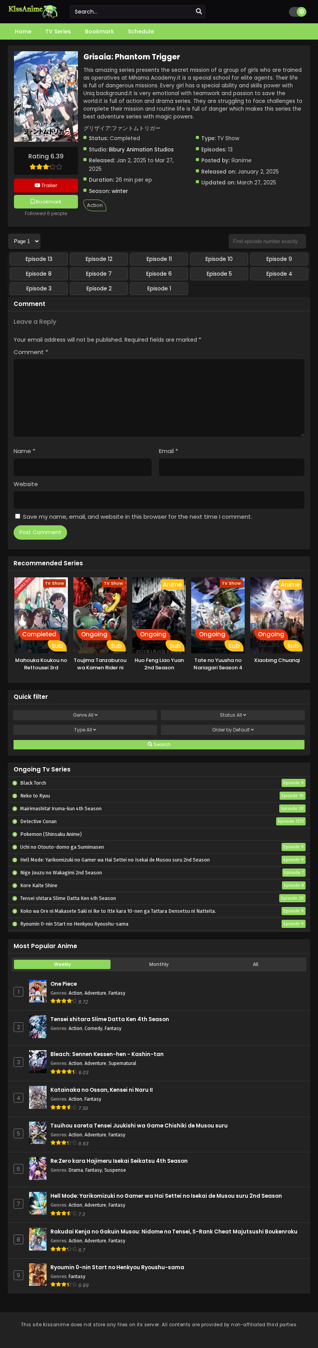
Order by (231, 729)
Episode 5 (219, 274)
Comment (31, 352)
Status (231, 715)
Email (168, 451)
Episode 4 (279, 274)
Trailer (48, 185)
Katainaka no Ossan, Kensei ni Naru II (101, 1090)
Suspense (115, 1170)
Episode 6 (159, 274)
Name (24, 451)
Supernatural (122, 1063)
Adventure (95, 993)
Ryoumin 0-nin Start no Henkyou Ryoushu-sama (117, 1267)
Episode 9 (279, 259)
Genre (83, 715)
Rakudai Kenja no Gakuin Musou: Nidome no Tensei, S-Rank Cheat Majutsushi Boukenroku (173, 1231)
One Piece (63, 984)
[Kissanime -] (33, 16)
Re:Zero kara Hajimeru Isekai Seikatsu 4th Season (119, 1161)
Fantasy (117, 993)
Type (83, 729)
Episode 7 (99, 274)
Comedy (93, 1028)
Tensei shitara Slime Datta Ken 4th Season (109, 1019)
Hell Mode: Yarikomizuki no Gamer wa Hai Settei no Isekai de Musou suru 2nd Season (166, 1196)
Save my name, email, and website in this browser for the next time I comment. (137, 516)
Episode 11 (159, 259)
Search (161, 744)
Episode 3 (39, 288)
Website (26, 484)
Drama (76, 1170)
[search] (199, 11)
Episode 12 (99, 259)
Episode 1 (159, 288)
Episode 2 (99, 288)
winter (120, 191)
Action (95, 205)
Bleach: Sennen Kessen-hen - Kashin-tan (107, 1054)
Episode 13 (39, 259)
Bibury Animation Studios (141, 149)
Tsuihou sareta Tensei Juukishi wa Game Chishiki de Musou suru (139, 1125)
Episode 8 (39, 274)
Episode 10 (219, 259)
